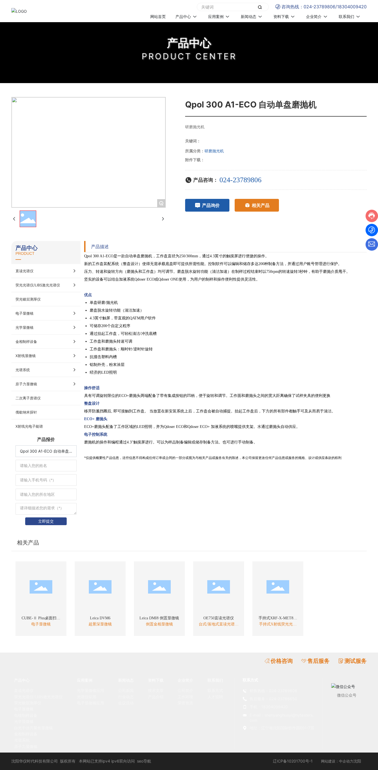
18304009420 (352, 6)
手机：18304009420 (269, 706)
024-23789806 (319, 6)
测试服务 (356, 661)
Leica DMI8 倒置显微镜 (159, 618)
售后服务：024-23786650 (273, 698)
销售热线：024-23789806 (273, 690)
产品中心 (189, 43)
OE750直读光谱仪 (218, 618)
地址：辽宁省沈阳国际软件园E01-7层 (282, 727)
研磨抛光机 (214, 150)
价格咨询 (282, 661)
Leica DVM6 (100, 618)
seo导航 (144, 761)
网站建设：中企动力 (337, 761)
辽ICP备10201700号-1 (293, 761)
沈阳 (357, 761)
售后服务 (318, 661)
